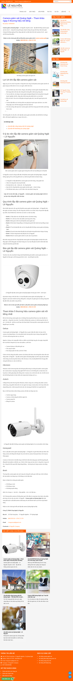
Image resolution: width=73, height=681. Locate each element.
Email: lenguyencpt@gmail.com (23, 1)
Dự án (56, 11)
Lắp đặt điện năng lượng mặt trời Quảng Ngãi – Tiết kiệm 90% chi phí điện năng (13, 597)
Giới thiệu (32, 11)
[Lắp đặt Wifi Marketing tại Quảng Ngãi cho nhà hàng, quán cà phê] (38, 545)
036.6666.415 (6, 679)
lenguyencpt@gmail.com (14, 522)
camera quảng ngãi (41, 38)
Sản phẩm (41, 11)
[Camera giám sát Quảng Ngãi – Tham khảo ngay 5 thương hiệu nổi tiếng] (14, 545)
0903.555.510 (24, 40)
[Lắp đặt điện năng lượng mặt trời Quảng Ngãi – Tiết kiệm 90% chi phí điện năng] (14, 581)
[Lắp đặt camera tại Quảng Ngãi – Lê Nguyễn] (14, 618)
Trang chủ (22, 11)
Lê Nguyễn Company (14, 526)
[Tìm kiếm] (70, 1)
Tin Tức (49, 11)
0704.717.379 (32, 40)
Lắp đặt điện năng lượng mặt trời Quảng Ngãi (21, 126)
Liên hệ (63, 11)
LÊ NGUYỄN (15, 5)
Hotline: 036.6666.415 (7, 1)
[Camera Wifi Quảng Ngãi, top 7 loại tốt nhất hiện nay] (38, 581)
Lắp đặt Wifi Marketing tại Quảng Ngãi (18, 128)
